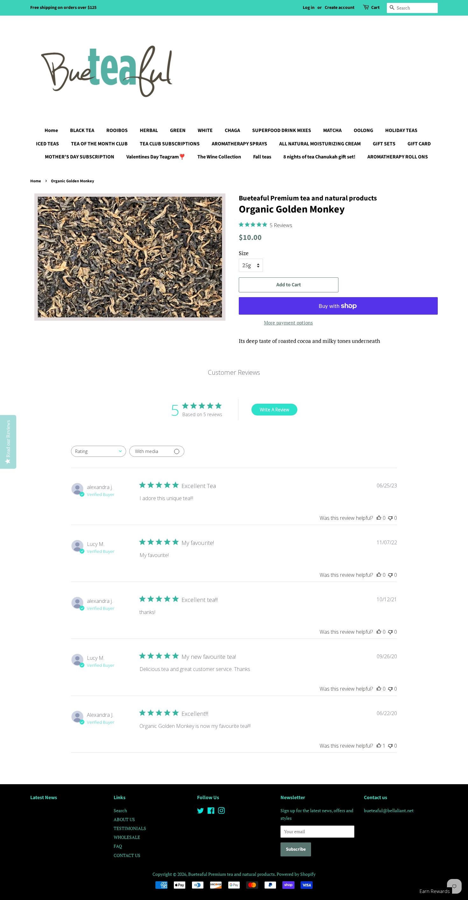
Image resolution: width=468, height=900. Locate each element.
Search (120, 810)
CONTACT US (127, 855)
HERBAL (149, 130)
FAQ (118, 846)
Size (244, 253)
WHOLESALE (127, 837)
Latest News (43, 797)
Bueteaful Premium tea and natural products (231, 874)
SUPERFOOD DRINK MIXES (281, 130)
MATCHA (332, 130)
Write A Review (274, 410)
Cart (375, 7)
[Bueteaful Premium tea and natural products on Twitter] (200, 812)
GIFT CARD (419, 143)
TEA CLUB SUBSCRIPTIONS (170, 143)
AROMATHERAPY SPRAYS (239, 143)
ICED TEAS (47, 143)
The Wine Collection (219, 156)
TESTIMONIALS (130, 828)
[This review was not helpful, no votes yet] (390, 517)
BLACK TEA (82, 130)
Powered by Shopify (296, 874)
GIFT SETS (384, 143)
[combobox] (98, 451)
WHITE (205, 130)
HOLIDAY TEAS (401, 130)
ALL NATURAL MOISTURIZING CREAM (320, 143)
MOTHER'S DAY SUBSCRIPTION (79, 156)
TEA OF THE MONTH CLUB (99, 143)
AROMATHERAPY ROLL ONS (397, 156)
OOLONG (363, 130)
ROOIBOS (117, 130)
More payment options (288, 322)
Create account (339, 7)
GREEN (178, 130)
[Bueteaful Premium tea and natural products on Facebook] (211, 812)
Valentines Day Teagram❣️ (155, 156)
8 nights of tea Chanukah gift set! (319, 156)
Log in (309, 7)
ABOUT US (124, 819)
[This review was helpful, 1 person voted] (379, 745)
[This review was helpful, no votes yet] (379, 517)
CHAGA (232, 130)
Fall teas (262, 156)
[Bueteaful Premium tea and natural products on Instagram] (221, 812)
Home (51, 130)
